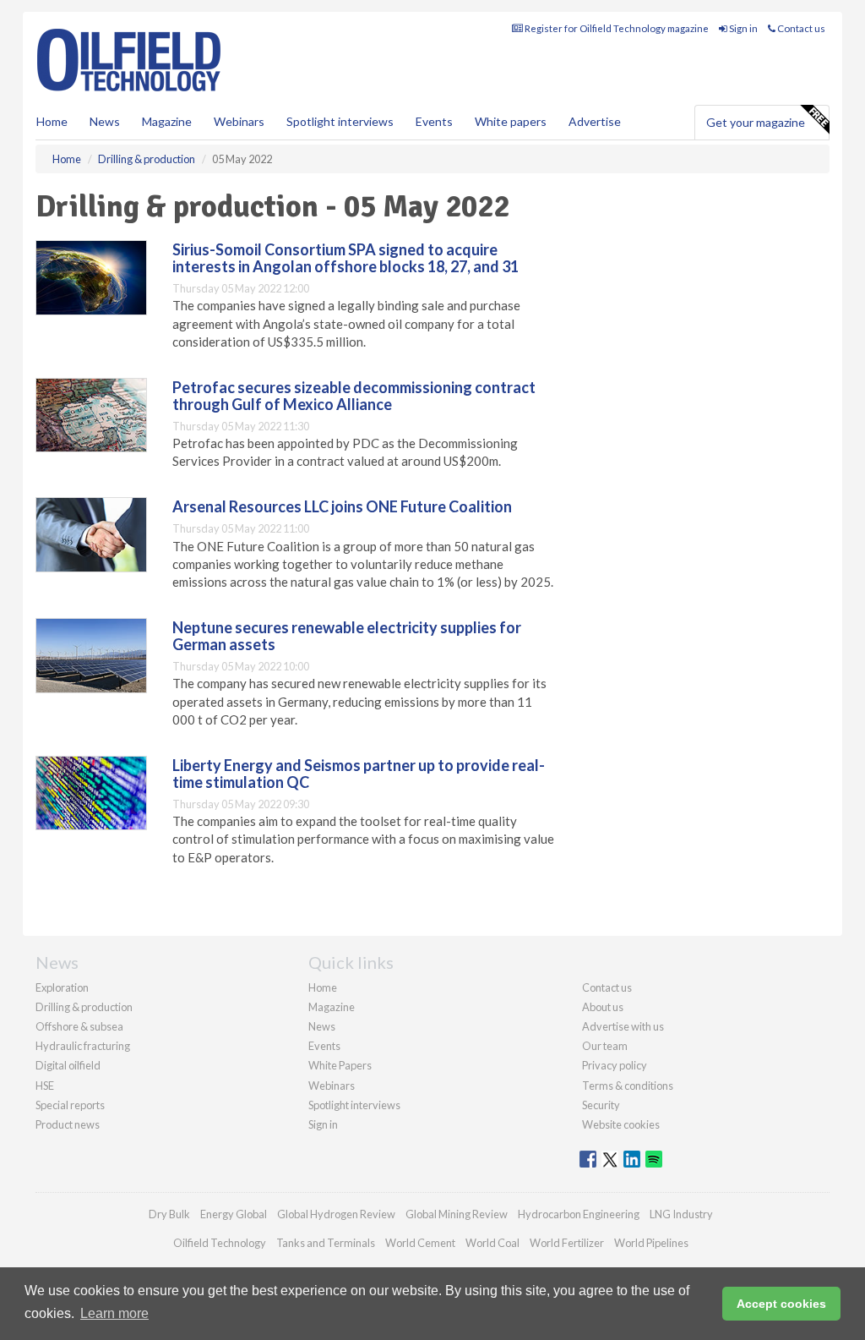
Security (601, 1105)
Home (52, 121)
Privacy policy (614, 1065)
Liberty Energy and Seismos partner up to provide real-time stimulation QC (358, 773)
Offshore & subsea (79, 1026)
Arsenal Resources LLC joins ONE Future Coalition (342, 506)
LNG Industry (681, 1214)
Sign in (742, 28)
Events (434, 121)
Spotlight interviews (340, 121)
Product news (67, 1124)
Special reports (70, 1105)
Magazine (167, 121)
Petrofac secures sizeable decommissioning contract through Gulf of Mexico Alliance (354, 395)
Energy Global (233, 1214)
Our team (605, 1046)
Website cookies (621, 1124)
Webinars (239, 121)
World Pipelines (651, 1243)
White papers (511, 121)
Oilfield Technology (219, 1243)
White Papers (340, 1065)
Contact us (800, 28)
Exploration (62, 987)
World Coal (492, 1243)
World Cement (420, 1243)
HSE (44, 1085)
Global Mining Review (456, 1214)
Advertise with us (623, 1026)
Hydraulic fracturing (82, 1046)
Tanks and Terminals (325, 1243)
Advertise (595, 121)
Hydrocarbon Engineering (578, 1214)
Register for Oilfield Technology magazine (616, 28)
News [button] (105, 121)
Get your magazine (755, 122)
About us (602, 1007)
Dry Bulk (169, 1214)
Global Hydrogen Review (336, 1214)
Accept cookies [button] (781, 1303)
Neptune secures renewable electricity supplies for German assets (346, 636)
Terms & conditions (627, 1085)
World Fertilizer (567, 1243)
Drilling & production (84, 1007)
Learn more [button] (114, 1313)
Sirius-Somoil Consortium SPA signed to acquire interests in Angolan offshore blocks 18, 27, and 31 (345, 258)
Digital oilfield (68, 1065)
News (321, 1026)
